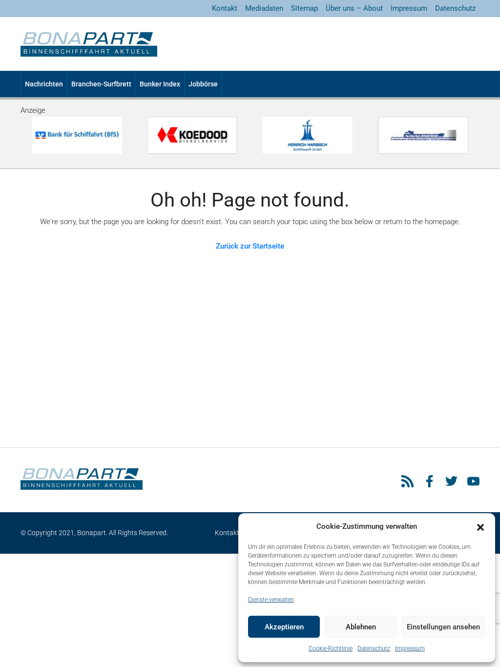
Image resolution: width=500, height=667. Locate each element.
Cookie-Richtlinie (331, 648)
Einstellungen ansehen (443, 627)
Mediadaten (264, 8)
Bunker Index (160, 84)
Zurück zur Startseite (250, 246)
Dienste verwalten (271, 599)
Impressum (410, 648)
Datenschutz (373, 648)
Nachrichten (44, 84)
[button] (480, 527)
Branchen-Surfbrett (101, 84)
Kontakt (224, 8)
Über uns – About (354, 8)
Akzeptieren (284, 627)
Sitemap (304, 8)
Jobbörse (203, 84)
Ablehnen (361, 627)
